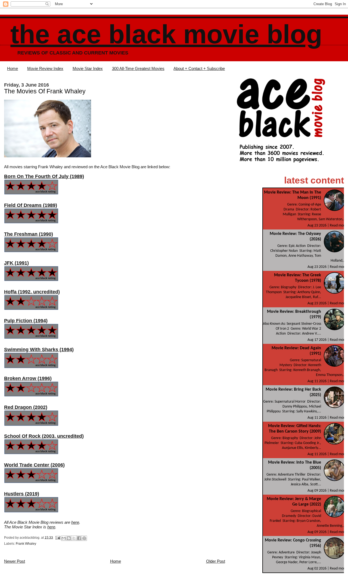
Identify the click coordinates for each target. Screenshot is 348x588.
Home (12, 68)
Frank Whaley (26, 544)
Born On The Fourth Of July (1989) (44, 176)
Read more (338, 225)
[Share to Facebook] (79, 538)
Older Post (215, 561)
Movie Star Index (88, 68)
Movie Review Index (45, 68)
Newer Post (14, 561)
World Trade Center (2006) (34, 465)
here (75, 522)
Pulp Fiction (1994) (26, 320)
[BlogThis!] (69, 538)
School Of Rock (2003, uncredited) (44, 436)
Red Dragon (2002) (25, 407)
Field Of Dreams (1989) (30, 205)
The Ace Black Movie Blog (166, 34)
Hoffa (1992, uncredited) (32, 292)
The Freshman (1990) (28, 234)
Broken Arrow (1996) (28, 378)
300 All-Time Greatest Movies (138, 68)
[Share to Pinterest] (84, 538)
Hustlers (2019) (21, 494)
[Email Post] (57, 537)
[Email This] (63, 538)
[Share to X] (74, 538)
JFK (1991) (16, 263)
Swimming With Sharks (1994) (39, 349)
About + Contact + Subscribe (199, 68)
